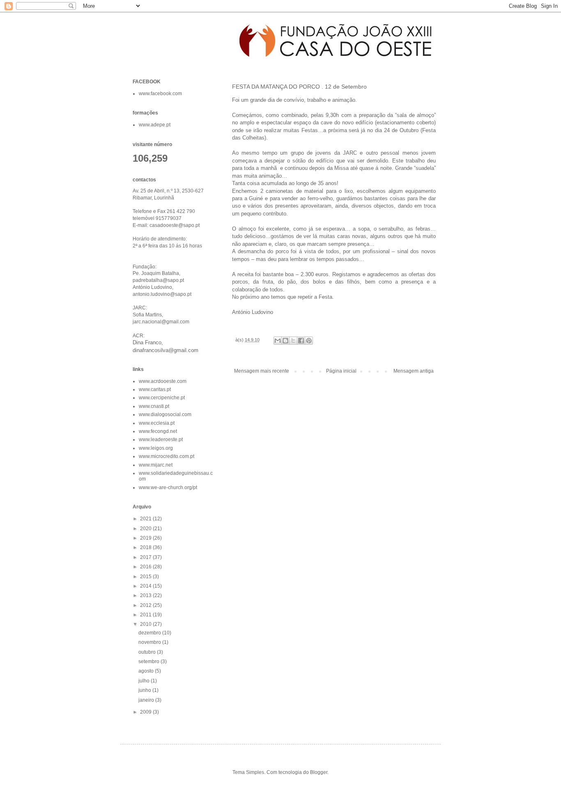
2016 (146, 567)
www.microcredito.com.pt (166, 456)
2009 (146, 712)
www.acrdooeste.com (162, 381)
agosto (146, 671)
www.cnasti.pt (154, 406)
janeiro (146, 700)
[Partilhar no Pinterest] (309, 340)
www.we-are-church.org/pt (168, 487)
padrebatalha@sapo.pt (158, 280)
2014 (146, 586)
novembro (150, 642)
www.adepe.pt (154, 125)
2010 (146, 624)
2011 (146, 615)
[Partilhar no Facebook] (301, 340)
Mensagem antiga (413, 371)
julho (144, 681)
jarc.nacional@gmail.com (161, 322)
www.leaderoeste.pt (161, 439)
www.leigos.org (156, 448)
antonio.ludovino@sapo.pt (162, 294)
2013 (146, 595)
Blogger (318, 772)
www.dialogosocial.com (165, 414)
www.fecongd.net (158, 431)
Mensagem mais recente (261, 371)
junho (145, 690)
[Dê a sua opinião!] (285, 340)
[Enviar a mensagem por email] (278, 340)
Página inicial (341, 371)
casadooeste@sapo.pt (174, 225)
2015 (146, 576)
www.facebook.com (160, 93)
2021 (146, 519)
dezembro (150, 633)
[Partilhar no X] (293, 340)
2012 (146, 605)
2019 (146, 538)
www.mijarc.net (155, 465)
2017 (146, 557)
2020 (146, 528)
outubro (147, 652)
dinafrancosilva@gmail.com (165, 350)
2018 (146, 547)
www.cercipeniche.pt (162, 398)
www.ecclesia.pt (157, 423)
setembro (149, 661)
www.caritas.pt (155, 389)
